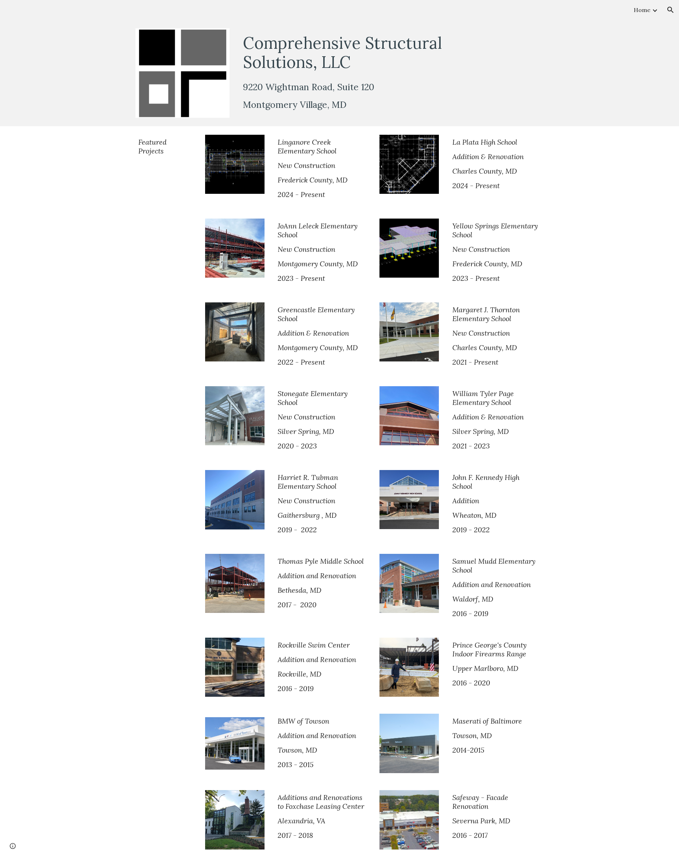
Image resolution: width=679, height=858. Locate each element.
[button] (670, 9)
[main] (374, 52)
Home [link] (642, 9)
